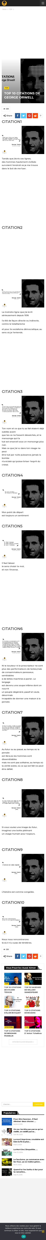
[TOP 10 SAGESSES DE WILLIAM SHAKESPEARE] (33, 979)
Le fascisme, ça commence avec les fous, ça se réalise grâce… (28, 1160)
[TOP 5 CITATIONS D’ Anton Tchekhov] (33, 1022)
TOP (6, 88)
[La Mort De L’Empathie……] (7, 1152)
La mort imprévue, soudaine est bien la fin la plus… (28, 1140)
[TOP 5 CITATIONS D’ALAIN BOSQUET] (13, 1002)
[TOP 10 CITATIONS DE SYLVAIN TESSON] (13, 979)
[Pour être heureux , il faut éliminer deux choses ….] (7, 1121)
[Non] (43, 1231)
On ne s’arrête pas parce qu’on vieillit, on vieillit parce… (28, 1130)
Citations (9, 1027)
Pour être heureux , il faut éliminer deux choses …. (25, 1120)
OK (24, 1236)
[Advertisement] (23, 34)
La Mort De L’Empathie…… (25, 1149)
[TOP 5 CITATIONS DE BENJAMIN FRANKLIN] (13, 1022)
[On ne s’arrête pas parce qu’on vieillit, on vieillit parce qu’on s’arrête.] (7, 1132)
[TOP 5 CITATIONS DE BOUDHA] (33, 1002)
